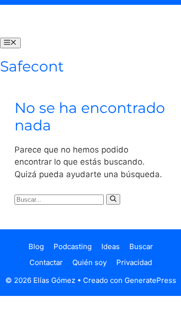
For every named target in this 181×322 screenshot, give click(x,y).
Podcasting (73, 246)
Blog (36, 246)
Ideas (110, 246)
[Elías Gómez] (19, 21)
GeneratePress (150, 280)
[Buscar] (113, 199)
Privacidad (134, 262)
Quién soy (89, 262)
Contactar (46, 262)
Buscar (141, 246)
